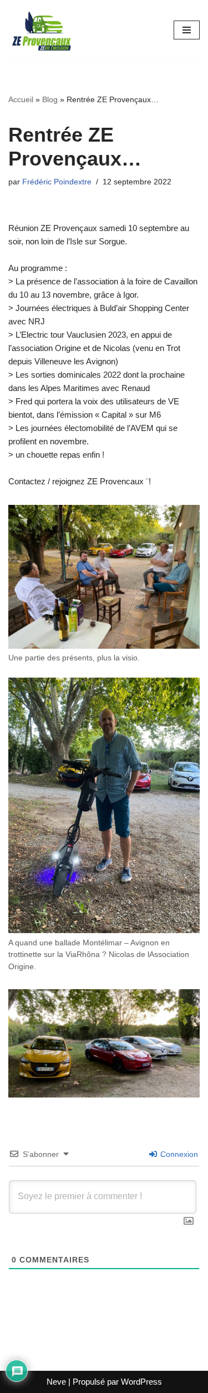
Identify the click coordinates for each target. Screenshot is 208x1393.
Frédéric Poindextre (57, 182)
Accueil (20, 99)
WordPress (141, 1381)
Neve (56, 1381)
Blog (50, 99)
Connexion (178, 1154)
